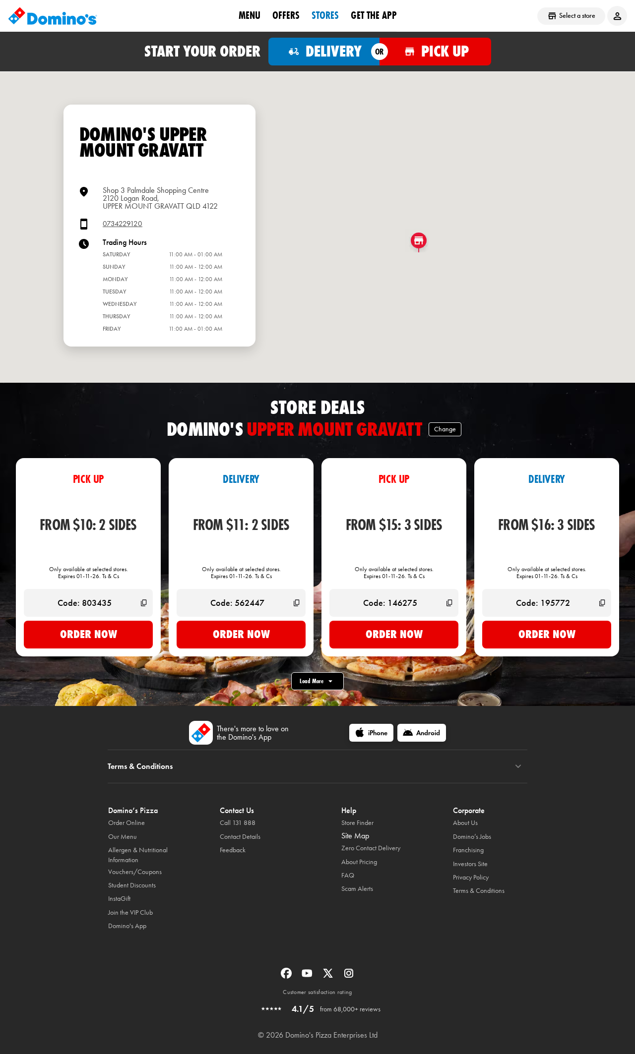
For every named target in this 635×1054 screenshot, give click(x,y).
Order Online (126, 823)
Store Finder (357, 823)
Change (445, 429)
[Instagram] (348, 976)
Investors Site (470, 864)
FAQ (347, 875)
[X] (328, 976)
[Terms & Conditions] (518, 766)
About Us (465, 823)
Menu (249, 15)
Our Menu (122, 836)
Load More (311, 681)
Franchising (468, 850)
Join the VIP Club (130, 912)
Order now (88, 634)
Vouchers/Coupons (135, 872)
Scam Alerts (357, 888)
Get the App (374, 15)
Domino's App (127, 926)
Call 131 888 (237, 823)
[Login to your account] (617, 16)
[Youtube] (308, 976)
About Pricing (359, 862)
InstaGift (119, 898)
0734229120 (122, 224)
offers (286, 15)
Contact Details (240, 836)
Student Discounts (132, 885)
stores (325, 15)
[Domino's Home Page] (52, 16)
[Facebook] (287, 976)
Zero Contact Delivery (370, 848)
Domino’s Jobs (472, 836)
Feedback (233, 850)
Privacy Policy (471, 877)
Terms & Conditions (479, 890)
